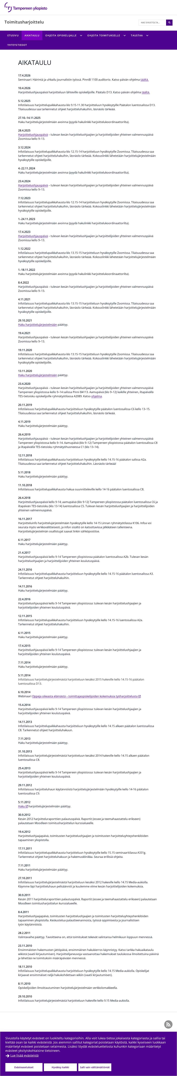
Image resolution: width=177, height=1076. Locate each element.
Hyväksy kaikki (60, 1067)
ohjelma (96, 396)
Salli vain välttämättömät (95, 1067)
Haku (21, 806)
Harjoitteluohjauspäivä (33, 135)
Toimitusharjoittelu (24, 22)
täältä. (145, 79)
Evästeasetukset (24, 1067)
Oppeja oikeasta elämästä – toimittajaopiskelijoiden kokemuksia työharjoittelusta (85, 696)
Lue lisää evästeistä (24, 1055)
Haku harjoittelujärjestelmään (37, 324)
